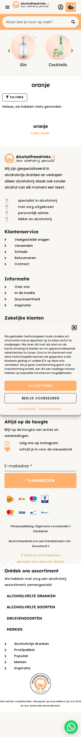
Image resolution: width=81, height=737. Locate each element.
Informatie (16, 279)
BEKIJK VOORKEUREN (40, 398)
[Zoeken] (73, 22)
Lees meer (40, 133)
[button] (74, 327)
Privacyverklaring (49, 408)
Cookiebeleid (27, 408)
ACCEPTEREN (40, 385)
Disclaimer (40, 531)
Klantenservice (21, 231)
